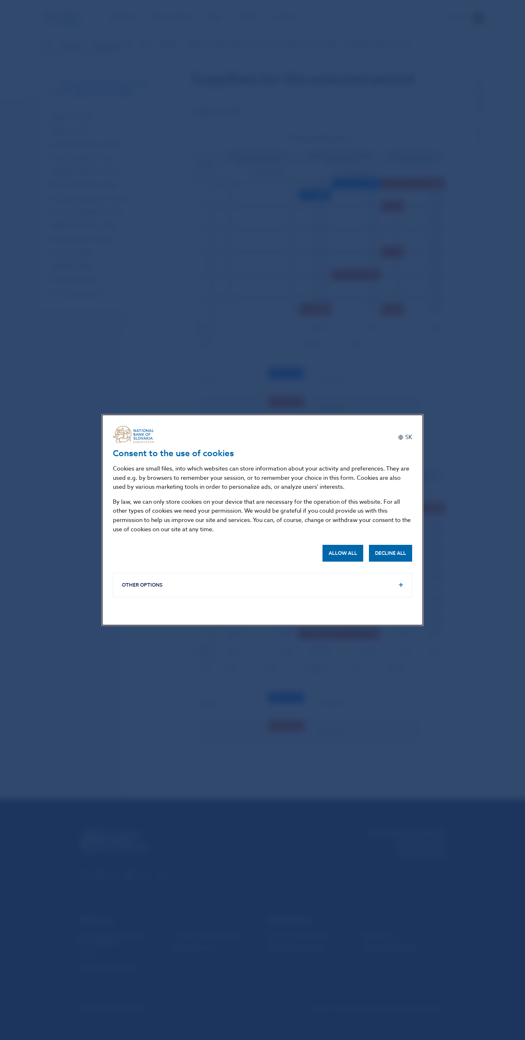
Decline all (390, 553)
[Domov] (136, 434)
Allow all (343, 553)
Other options (142, 585)
